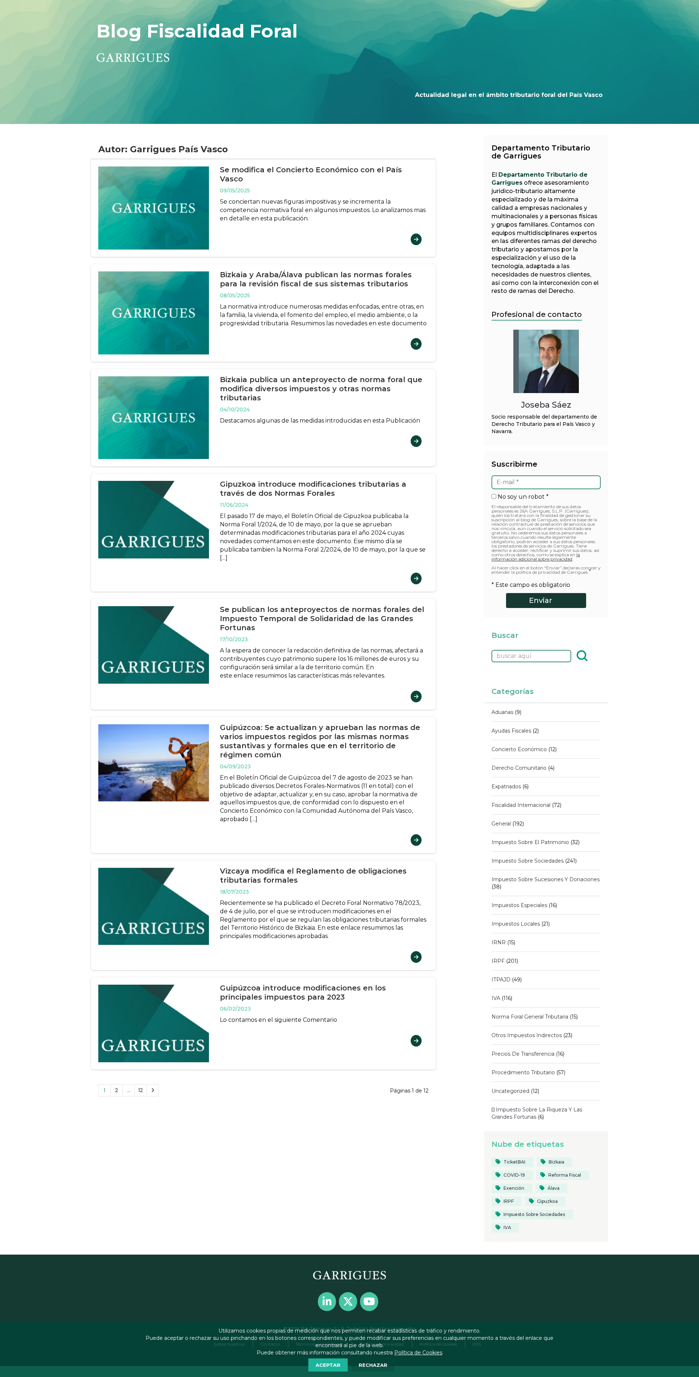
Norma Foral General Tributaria (529, 1016)
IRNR (498, 942)
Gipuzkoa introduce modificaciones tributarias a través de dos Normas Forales (313, 489)
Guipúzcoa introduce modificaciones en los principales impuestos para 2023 (303, 992)
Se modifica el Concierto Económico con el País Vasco (311, 174)
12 (140, 1090)
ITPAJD (500, 979)
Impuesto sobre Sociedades (527, 861)
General (501, 823)
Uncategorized (510, 1091)
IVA (495, 998)
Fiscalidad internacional (520, 805)
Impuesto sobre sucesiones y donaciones (545, 879)
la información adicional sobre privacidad (535, 557)
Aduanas (502, 712)
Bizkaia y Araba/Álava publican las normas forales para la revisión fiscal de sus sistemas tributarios (316, 279)
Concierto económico (519, 749)
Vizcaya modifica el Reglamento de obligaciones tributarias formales (313, 875)
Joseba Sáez (546, 405)
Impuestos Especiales (519, 905)
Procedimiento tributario (523, 1072)
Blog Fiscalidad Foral (197, 31)
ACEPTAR (328, 1365)
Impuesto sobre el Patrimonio (530, 842)
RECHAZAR (373, 1365)
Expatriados (506, 786)
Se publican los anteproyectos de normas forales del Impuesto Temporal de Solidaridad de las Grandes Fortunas (322, 618)
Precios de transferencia (522, 1054)
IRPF (498, 961)
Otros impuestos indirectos (526, 1035)
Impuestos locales (515, 924)
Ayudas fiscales (511, 730)
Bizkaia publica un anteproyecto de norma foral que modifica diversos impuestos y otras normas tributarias (321, 388)
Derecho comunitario (518, 768)
